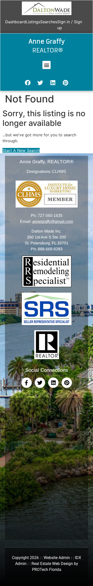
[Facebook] (27, 82)
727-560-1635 (50, 215)
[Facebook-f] (26, 382)
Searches (48, 21)
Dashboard (15, 21)
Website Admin (57, 557)
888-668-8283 (50, 249)
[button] (46, 65)
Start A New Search (21, 150)
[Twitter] (40, 82)
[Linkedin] (53, 82)
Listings (33, 21)
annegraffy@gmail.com (52, 221)
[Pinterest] (65, 82)
